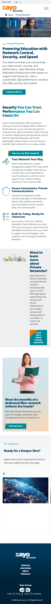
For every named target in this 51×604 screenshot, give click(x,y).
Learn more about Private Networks (38, 337)
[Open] (46, 8)
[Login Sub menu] (20, 2)
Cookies (27, 594)
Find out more (15, 426)
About (25, 571)
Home (10, 15)
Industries (25, 568)
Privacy (18, 594)
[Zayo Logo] (12, 9)
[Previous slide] (4, 473)
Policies (10, 594)
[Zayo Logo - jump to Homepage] (25, 556)
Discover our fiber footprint (25, 153)
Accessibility (37, 594)
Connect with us (14, 91)
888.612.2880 (6, 2)
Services (25, 565)
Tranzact (25, 574)
